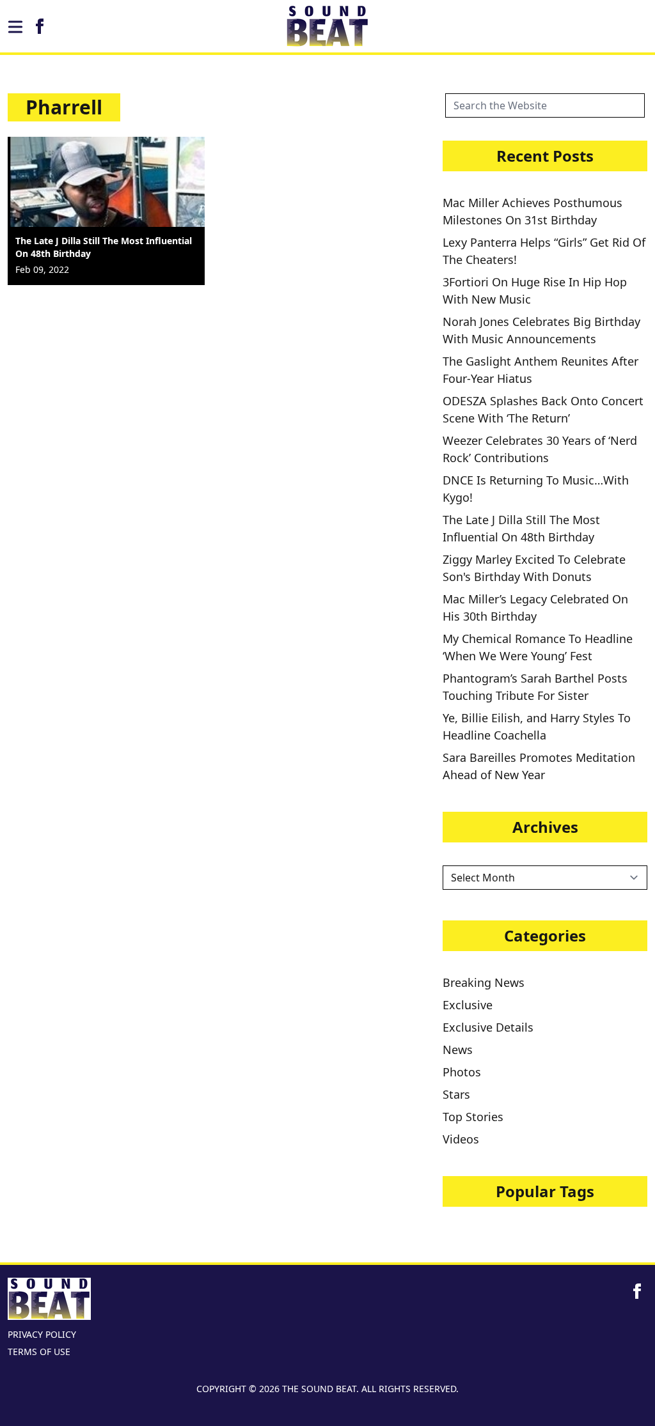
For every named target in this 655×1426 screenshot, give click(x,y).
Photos (462, 1072)
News (458, 1049)
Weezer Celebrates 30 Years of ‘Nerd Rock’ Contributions (540, 449)
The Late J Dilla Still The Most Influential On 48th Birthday (521, 528)
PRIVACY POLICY (42, 1334)
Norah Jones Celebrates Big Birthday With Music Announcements (541, 330)
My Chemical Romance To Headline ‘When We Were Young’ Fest (538, 647)
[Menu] (15, 27)
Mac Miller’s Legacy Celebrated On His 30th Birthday (535, 607)
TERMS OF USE (39, 1351)
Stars (456, 1094)
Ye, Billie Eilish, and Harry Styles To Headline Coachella (537, 726)
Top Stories (473, 1116)
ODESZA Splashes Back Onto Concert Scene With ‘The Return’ (543, 409)
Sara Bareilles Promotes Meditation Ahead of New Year (539, 766)
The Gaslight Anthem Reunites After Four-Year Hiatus (540, 369)
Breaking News (484, 982)
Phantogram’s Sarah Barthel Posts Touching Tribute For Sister (535, 686)
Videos (461, 1139)
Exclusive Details (488, 1027)
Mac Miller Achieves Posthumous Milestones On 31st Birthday (532, 211)
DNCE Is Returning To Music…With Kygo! (536, 488)
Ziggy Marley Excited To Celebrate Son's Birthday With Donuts (534, 568)
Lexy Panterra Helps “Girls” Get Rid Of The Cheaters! (544, 251)
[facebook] (39, 26)
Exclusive (468, 1004)
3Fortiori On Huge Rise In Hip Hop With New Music (535, 290)
